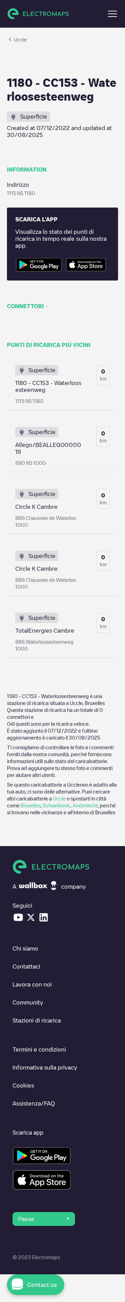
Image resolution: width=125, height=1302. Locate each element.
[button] (112, 13)
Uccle (59, 798)
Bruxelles (30, 805)
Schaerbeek (56, 805)
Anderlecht (85, 805)
